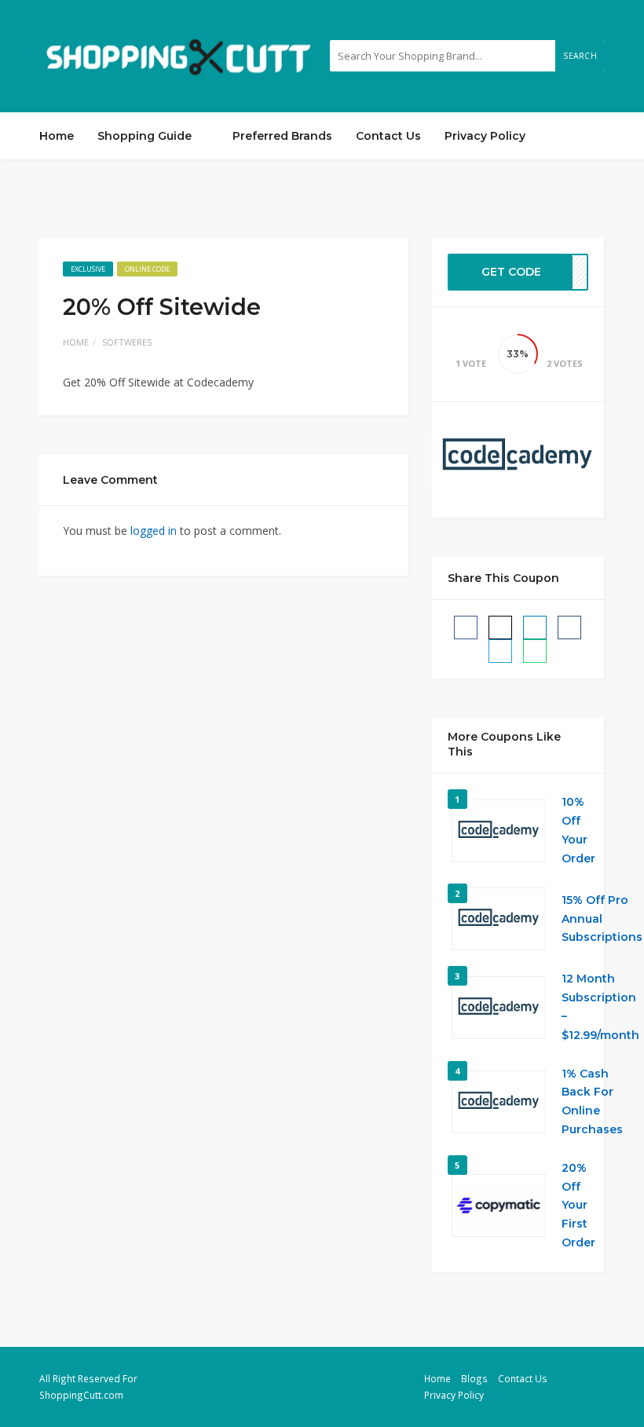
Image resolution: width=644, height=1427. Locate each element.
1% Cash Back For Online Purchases (592, 1101)
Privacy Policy (485, 136)
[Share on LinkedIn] (535, 627)
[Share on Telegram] (500, 651)
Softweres (127, 342)
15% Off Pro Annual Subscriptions (602, 919)
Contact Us (388, 136)
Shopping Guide (146, 136)
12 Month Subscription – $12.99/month (600, 1006)
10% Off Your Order (578, 830)
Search (580, 55)
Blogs (474, 1378)
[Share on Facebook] (466, 627)
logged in (153, 530)
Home (56, 136)
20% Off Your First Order (578, 1205)
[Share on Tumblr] (569, 627)
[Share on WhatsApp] (535, 651)
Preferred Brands (282, 136)
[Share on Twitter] (500, 627)
